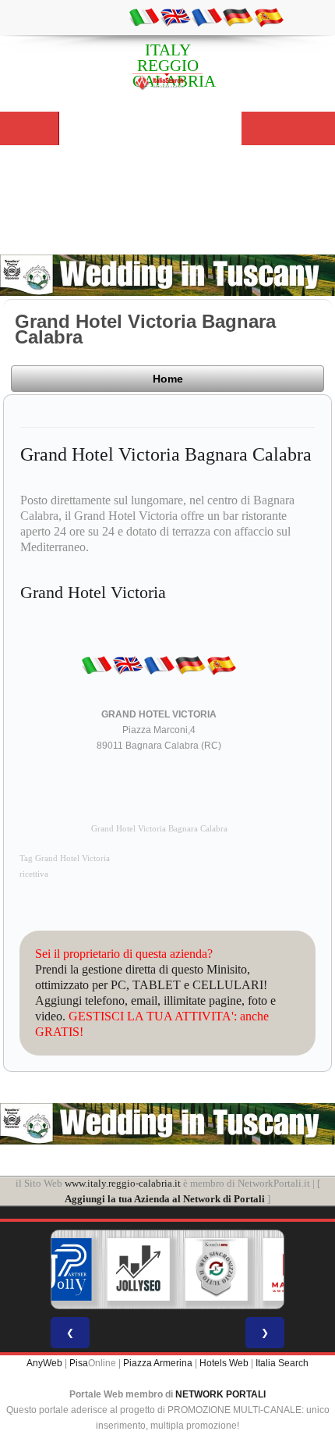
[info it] (144, 16)
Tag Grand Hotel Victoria (64, 858)
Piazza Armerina (157, 1363)
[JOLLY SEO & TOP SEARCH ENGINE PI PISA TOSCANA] (139, 1269)
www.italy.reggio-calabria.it (123, 1183)
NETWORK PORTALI (220, 1394)
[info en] (175, 16)
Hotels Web (224, 1363)
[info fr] (206, 16)
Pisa (78, 1363)
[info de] (237, 16)
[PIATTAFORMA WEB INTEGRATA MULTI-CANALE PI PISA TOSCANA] (216, 1269)
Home (168, 378)
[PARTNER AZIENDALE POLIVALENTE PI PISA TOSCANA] (61, 1269)
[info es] (268, 16)
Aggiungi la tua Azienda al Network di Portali (165, 1199)
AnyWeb (44, 1363)
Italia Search (282, 1363)
